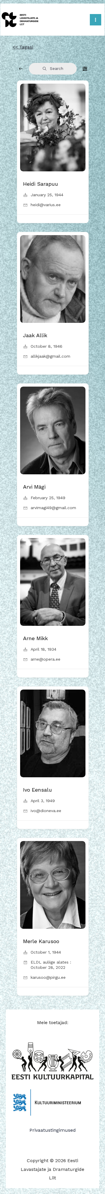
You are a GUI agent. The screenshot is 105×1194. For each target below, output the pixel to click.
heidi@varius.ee (46, 204)
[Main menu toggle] (95, 19)
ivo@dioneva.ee (46, 810)
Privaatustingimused (52, 1130)
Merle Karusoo (41, 941)
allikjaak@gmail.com (50, 356)
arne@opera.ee (45, 659)
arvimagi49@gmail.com (53, 507)
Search (56, 68)
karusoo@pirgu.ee (48, 977)
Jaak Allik (35, 335)
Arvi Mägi (34, 487)
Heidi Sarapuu (40, 184)
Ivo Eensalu (37, 790)
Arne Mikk (35, 638)
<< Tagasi (23, 47)
